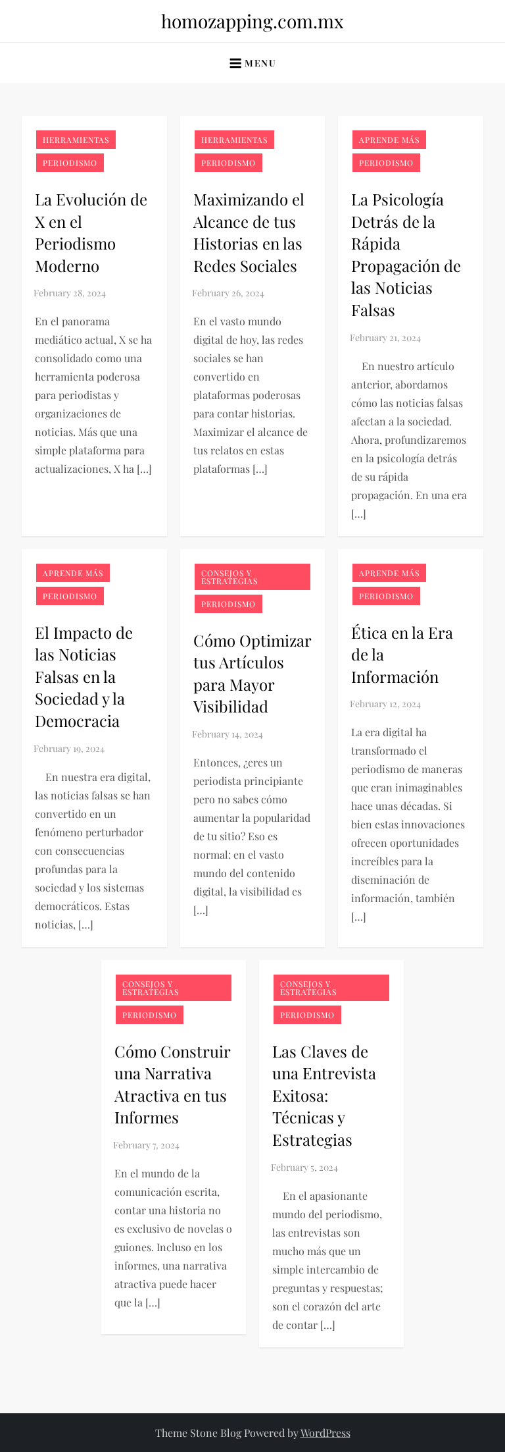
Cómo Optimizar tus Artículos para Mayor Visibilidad (252, 673)
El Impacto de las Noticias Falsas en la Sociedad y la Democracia (84, 676)
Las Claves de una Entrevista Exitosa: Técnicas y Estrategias (324, 1095)
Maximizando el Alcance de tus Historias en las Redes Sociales (248, 232)
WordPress (325, 1432)
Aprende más (389, 139)
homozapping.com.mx (252, 21)
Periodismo (70, 162)
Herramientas (76, 139)
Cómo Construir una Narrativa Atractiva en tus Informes (172, 1084)
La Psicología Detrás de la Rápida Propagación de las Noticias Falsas (406, 254)
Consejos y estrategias (229, 577)
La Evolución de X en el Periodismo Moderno (91, 232)
